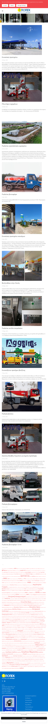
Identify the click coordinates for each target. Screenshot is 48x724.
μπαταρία (13, 648)
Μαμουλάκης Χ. (39, 605)
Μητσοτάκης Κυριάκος (17, 611)
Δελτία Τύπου (28, 702)
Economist (9, 572)
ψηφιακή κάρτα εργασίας (8, 668)
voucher (9, 582)
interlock (37, 574)
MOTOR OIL (25, 576)
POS (25, 578)
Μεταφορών (10, 611)
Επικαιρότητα (28, 700)
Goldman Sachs (8, 574)
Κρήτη (12, 603)
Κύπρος (25, 603)
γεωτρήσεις (23, 634)
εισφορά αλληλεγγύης (17, 637)
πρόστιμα (7, 657)
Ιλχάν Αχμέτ (5, 600)
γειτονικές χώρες (20, 634)
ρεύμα (21, 657)
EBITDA (7, 572)
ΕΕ (23, 592)
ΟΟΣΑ (45, 611)
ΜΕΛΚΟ (11, 605)
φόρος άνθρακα (30, 666)
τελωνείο (9, 660)
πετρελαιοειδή (9, 654)
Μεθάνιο (3, 609)
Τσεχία (16, 624)
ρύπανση (25, 657)
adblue (13, 568)
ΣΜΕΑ (13, 619)
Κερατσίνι (19, 602)
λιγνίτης (5, 646)
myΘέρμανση (40, 576)
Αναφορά (24, 584)
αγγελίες (30, 627)
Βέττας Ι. (17, 587)
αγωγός (45, 627)
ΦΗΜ (43, 624)
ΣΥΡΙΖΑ (19, 619)
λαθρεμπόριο (39, 645)
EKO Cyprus (14, 572)
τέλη (32, 659)
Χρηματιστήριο (4, 627)
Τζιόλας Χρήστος (41, 622)
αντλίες (7, 631)
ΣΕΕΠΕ (7, 619)
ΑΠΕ (32, 582)
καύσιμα (37, 643)
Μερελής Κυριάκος (30, 609)
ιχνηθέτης (43, 641)
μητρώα (4, 648)
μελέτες (37, 646)
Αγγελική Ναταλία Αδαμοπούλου (39, 582)
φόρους (34, 666)
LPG (3, 576)
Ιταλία (11, 600)
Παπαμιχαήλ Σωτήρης (4, 616)
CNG (14, 570)
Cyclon (31, 570)
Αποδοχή (24, 718)
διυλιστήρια (23, 636)
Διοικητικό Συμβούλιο (6, 592)
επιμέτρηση (28, 639)
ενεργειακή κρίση (33, 637)
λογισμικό (11, 646)
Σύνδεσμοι (27, 698)
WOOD (14, 582)
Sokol (24, 580)
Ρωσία (39, 617)
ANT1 (24, 568)
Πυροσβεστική (31, 617)
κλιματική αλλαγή (8, 645)
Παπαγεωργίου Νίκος (7, 614)
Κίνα (33, 600)
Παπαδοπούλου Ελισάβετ (27, 614)
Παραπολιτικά (15, 616)
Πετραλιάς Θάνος (28, 616)
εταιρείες (31, 639)
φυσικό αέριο (14, 666)
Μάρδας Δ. (26, 605)
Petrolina (17, 578)
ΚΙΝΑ (30, 600)
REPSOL (39, 578)
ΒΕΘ (15, 587)
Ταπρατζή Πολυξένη (23, 622)
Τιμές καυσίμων (29, 707)
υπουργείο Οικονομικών (5, 664)
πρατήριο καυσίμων (18, 656)
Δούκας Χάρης (12, 592)
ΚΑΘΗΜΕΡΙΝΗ (15, 600)
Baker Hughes (35, 568)
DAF (32, 570)
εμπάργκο (24, 637)
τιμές (15, 660)
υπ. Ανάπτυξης (16, 663)
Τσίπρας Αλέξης (7, 624)
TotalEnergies (36, 580)
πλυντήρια (33, 654)
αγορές (33, 627)
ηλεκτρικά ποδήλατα (7, 641)
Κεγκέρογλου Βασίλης (15, 602)
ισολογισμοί (36, 641)
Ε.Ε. (20, 592)
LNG (45, 574)
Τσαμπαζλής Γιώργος (12, 624)
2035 (11, 568)
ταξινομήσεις (41, 659)
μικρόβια (7, 648)
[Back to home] (24, 11)
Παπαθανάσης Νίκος (40, 614)
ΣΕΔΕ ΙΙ (5, 619)
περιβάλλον (3, 652)
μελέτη (40, 646)
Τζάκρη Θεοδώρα (28, 622)
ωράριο (21, 668)
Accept (5, 5)
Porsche (23, 578)
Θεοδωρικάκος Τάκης (23, 598)
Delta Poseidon (37, 570)
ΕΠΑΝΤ (2, 594)
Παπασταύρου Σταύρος (10, 616)
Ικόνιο (2, 600)
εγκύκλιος (30, 636)
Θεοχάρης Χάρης (30, 598)
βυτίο (5, 634)
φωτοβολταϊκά (22, 666)
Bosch (43, 568)
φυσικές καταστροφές (8, 666)
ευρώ (33, 639)
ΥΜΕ (22, 624)
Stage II (29, 580)
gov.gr (12, 574)
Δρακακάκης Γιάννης (17, 592)
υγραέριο (4, 663)
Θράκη (37, 598)
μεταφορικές (42, 646)
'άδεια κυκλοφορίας (4, 568)
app (25, 568)
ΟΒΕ (42, 611)
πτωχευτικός (15, 657)
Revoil (41, 578)
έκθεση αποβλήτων (15, 627)
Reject (12, 5)
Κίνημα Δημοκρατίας (36, 600)
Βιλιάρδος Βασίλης (41, 587)
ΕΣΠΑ (17, 594)
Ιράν (8, 600)
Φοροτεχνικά (28, 709)
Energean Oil (17, 572)
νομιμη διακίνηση (28, 648)
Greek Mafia (16, 574)
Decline (24, 721)
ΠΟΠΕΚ (27, 613)
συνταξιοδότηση (22, 659)
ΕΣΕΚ (14, 594)
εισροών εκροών (9, 637)
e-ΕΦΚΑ (4, 572)
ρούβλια (23, 657)
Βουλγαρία (7, 588)
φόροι (25, 666)
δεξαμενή (39, 634)
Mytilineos (36, 576)
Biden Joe (39, 568)
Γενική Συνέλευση (31, 588)
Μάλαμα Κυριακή (22, 605)
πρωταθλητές (3, 657)
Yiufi (20, 582)
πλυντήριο (37, 654)
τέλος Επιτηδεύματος (36, 659)
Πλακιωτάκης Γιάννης (7, 617)
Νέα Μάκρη (32, 611)
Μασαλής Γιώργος (11, 607)
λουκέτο (14, 646)
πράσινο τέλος (40, 654)
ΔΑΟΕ (13, 590)
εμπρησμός (27, 637)
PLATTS (19, 578)
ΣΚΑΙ (11, 619)
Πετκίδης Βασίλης (24, 616)
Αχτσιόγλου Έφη (12, 587)
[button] (2, 11)
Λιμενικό (3, 605)
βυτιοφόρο (13, 634)
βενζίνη (37, 632)
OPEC (5, 578)
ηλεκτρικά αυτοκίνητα (38, 639)
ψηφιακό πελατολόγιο (15, 668)
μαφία (30, 646)
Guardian (20, 574)
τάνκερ (29, 659)
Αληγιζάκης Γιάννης (13, 584)
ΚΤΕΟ (32, 600)
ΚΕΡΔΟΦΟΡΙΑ (28, 600)
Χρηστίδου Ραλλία (8, 627)
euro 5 (19, 572)
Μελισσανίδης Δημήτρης (24, 609)
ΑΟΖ (31, 582)
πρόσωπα (12, 657)
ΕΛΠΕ (38, 592)
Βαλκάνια (19, 587)
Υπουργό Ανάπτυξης (37, 624)
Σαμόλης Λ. (26, 619)
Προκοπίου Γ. (24, 617)
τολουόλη (35, 660)
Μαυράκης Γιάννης (18, 607)
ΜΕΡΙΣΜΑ (13, 605)
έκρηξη (19, 627)
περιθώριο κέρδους (11, 652)
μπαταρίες (16, 648)
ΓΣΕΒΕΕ (25, 588)
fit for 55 (37, 572)
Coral (16, 570)
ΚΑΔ (12, 600)
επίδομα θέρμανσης (41, 637)
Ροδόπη (36, 617)
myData (33, 576)
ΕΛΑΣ (28, 592)
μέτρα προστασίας (27, 646)
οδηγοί (45, 648)
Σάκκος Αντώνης (22, 619)
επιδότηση (15, 639)
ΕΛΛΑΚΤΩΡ (34, 592)
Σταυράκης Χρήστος (14, 620)
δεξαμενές (35, 634)
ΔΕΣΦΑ (20, 590)
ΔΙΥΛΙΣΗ (30, 590)
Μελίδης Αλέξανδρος (8, 609)
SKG (23, 580)
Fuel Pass (42, 572)
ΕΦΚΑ (29, 594)
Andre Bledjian (21, 568)
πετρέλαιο (19, 652)
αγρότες (42, 627)
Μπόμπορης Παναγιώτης (24, 611)
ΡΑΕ (34, 617)
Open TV (11, 578)
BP (3, 570)
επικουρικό (24, 639)
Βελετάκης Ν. (28, 587)
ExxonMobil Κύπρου (33, 572)
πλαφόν (25, 654)
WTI (19, 582)
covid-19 (22, 570)
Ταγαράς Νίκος (17, 622)
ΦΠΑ (3, 625)
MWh (30, 576)
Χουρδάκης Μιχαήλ (43, 625)
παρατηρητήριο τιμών (41, 650)
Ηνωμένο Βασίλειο (12, 598)
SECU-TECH (15, 580)
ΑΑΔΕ (29, 582)
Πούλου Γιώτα (14, 617)
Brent (5, 570)
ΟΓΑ (43, 611)
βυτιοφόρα (8, 634)
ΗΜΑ (2, 598)
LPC (2, 576)
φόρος (27, 666)
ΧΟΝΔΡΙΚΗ (18, 625)
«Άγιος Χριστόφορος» (24, 582)
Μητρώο (13, 611)
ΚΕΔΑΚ (24, 600)
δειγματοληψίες (27, 634)
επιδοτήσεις (9, 639)
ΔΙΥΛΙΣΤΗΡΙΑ (32, 590)
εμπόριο (30, 637)
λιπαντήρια (8, 646)
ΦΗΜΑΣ (45, 624)
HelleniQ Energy (29, 574)
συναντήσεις (8, 659)
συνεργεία (12, 659)
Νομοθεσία (28, 704)
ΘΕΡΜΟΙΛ (19, 598)
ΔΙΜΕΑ (28, 590)
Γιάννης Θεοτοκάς (8, 590)
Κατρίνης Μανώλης (10, 602)
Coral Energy (18, 570)
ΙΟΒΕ (45, 598)
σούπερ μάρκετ (30, 657)
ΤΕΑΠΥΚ (14, 622)
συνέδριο (44, 657)
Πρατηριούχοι (20, 617)
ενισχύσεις (36, 637)
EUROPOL (22, 572)
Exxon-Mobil (28, 572)
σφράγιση (26, 659)
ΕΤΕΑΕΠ (21, 594)
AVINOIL (32, 568)
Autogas (30, 568)
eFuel (11, 572)
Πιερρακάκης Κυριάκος (34, 616)
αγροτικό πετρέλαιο (37, 627)
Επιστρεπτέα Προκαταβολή (41, 594)
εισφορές (21, 637)
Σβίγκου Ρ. (33, 619)
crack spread (28, 570)
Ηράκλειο (16, 598)
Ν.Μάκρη (28, 611)
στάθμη (33, 657)
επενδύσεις (4, 639)
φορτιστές (4, 666)
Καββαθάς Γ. (41, 600)
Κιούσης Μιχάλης (34, 602)
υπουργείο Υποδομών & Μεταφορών (19, 664)
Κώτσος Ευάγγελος (30, 603)
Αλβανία (44, 582)
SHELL (21, 580)
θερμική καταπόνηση (25, 641)
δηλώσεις (43, 634)
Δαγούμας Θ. (35, 590)
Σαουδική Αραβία (30, 619)
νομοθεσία (31, 648)
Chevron (11, 570)
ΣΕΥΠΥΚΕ (10, 619)
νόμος (37, 648)
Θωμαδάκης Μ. (40, 598)
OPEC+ (9, 578)
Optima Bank (14, 578)
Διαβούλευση (40, 590)
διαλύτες (9, 636)
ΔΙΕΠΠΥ (25, 590)
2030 (9, 568)
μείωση (32, 646)
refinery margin (35, 578)
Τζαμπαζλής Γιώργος (35, 622)
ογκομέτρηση (40, 648)
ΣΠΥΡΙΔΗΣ (15, 619)
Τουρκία (3, 624)
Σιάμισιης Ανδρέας (38, 619)
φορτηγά (41, 664)
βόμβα (16, 634)
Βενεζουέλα (31, 587)
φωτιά (19, 666)
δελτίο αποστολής (31, 634)
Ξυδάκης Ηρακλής (37, 611)
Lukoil (5, 576)
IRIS (40, 574)
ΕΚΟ (26, 592)
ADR (15, 568)
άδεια (12, 627)
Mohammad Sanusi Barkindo (17, 576)
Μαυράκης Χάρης (34, 607)
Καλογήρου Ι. (44, 600)
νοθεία (23, 648)
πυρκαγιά (18, 657)
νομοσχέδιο (34, 648)
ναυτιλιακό (20, 648)
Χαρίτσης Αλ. (28, 625)
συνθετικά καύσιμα (17, 659)
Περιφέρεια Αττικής (19, 616)
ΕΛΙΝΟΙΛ (31, 592)
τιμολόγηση (27, 660)
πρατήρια (5, 656)
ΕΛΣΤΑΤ (41, 592)
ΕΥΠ (25, 594)
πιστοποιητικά (20, 654)
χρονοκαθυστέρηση (40, 666)
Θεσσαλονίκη (34, 598)
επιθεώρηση (19, 639)
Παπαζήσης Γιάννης (34, 614)
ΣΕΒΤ (3, 619)
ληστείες (3, 646)
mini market (12, 576)
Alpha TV (18, 568)
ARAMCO (27, 568)
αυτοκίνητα (22, 632)
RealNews (31, 578)
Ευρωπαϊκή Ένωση (28, 596)
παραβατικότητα (20, 650)
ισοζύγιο (34, 641)
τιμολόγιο (30, 660)
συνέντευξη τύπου (4, 659)
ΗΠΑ (3, 598)
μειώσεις (35, 646)
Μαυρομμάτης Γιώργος (43, 607)
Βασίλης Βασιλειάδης (23, 587)
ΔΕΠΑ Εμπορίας (17, 590)
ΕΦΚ (27, 594)
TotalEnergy (41, 580)
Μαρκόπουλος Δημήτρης (5, 607)
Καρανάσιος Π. (4, 602)
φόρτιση (36, 666)
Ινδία (7, 600)
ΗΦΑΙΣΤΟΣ (7, 598)
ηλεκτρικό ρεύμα (12, 641)
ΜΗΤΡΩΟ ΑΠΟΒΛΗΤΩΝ (17, 605)
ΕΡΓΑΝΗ (11, 594)
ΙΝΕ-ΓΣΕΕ (43, 598)
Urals (3, 582)
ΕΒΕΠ (22, 592)
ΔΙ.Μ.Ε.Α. (22, 590)
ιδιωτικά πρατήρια (30, 641)
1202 (7, 568)
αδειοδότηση (4, 629)
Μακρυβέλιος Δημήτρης (32, 605)
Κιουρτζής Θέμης (26, 602)
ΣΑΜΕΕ (42, 617)
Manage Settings (22, 5)
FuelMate (39, 572)
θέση (22, 641)
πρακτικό (43, 654)
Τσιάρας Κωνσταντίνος (19, 624)
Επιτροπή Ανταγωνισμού (17, 597)
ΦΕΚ (41, 624)
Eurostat (24, 572)
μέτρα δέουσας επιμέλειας (20, 646)
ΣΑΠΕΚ (45, 617)
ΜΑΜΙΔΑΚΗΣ (7, 605)
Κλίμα (37, 602)
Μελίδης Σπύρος (16, 609)
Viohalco (7, 582)
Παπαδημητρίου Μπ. (15, 614)
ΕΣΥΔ (19, 594)
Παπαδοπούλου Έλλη (21, 614)
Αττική (8, 587)
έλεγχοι (23, 627)
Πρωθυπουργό (27, 617)
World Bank (16, 582)
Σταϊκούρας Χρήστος (21, 620)
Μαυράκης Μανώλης (26, 607)
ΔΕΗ (14, 590)
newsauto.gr (43, 576)
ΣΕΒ (2, 619)
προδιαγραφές (35, 656)
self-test (18, 580)
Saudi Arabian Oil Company (10, 580)
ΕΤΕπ (24, 594)
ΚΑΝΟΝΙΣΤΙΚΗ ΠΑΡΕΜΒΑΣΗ (20, 600)
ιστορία (39, 641)
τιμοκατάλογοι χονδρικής (21, 660)
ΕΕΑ (24, 592)
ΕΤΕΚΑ (23, 594)
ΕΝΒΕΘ (44, 592)
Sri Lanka (27, 580)
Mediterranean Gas (8, 576)
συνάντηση (41, 657)
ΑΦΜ (34, 582)
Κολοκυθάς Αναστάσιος (41, 602)
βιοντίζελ (3, 634)
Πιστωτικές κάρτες (40, 616)
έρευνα (25, 627)
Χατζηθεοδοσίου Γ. (33, 625)
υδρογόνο (10, 663)
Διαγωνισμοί (28, 711)
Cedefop (8, 570)
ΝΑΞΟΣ (30, 611)
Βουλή (3, 588)
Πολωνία (11, 617)
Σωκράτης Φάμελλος (34, 620)
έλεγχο (21, 627)
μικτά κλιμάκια (10, 648)
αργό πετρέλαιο (5, 632)
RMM (42, 578)
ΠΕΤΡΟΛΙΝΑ (23, 612)
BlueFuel (42, 568)
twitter (44, 580)
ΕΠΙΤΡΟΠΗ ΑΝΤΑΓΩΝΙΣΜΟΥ (7, 594)
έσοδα (27, 627)
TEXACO (33, 580)
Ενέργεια (35, 594)
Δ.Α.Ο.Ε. (11, 590)
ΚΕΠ (26, 600)
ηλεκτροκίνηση (17, 641)
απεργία (20, 631)
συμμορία (38, 657)
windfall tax (12, 582)
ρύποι (27, 657)
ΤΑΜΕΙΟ (12, 622)
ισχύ (41, 641)
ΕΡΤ (13, 594)
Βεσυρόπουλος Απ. (36, 587)
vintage (5, 582)
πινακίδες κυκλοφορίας (16, 654)
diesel (41, 570)
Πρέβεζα (17, 617)
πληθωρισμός (29, 654)
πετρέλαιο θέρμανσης (29, 652)
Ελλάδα (31, 594)
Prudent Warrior (28, 578)
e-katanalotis (43, 570)
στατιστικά (35, 657)
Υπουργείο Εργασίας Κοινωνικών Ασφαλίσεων (29, 624)
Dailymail (34, 570)
